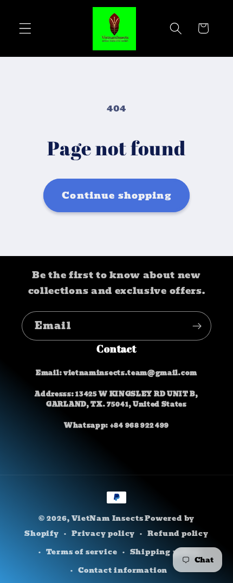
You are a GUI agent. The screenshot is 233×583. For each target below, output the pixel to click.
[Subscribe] (197, 325)
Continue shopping (116, 195)
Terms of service (82, 552)
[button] (25, 28)
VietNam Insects (107, 518)
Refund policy (177, 533)
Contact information (122, 570)
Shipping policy (165, 552)
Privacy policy (103, 533)
